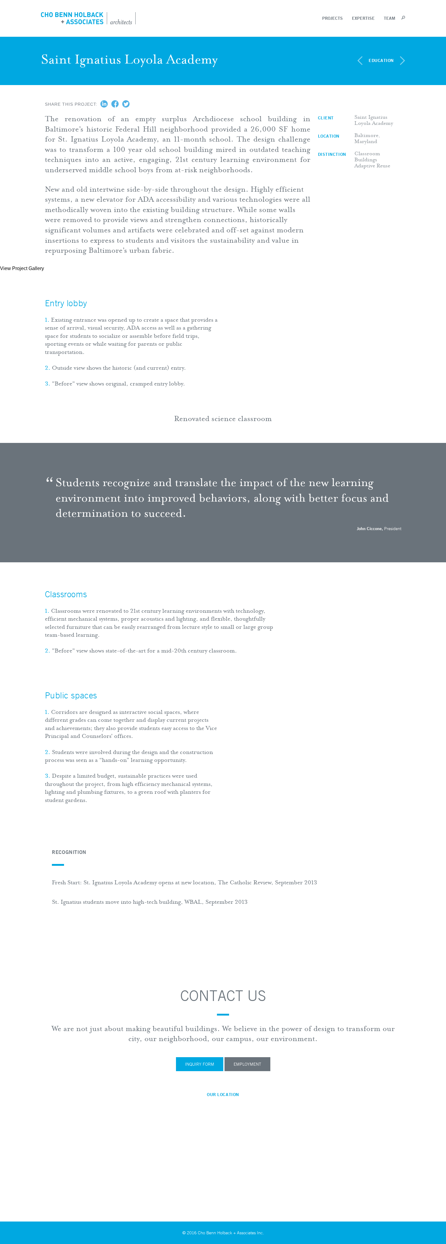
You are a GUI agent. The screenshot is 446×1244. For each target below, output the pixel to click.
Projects (332, 18)
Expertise (363, 18)
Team (389, 18)
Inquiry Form (199, 1064)
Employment (247, 1064)
